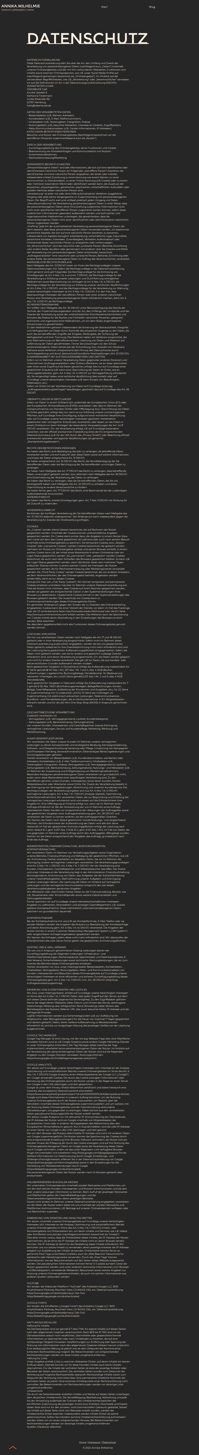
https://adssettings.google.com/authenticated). (54, 1169)
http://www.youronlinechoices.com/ (47, 614)
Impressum (94, 1442)
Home (82, 1442)
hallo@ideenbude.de (39, 105)
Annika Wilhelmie (20, 6)
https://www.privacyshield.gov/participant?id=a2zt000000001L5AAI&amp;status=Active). (79, 1094)
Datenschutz (109, 1442)
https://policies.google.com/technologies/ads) (53, 1162)
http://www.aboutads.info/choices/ (84, 611)
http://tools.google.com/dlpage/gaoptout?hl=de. (99, 1152)
